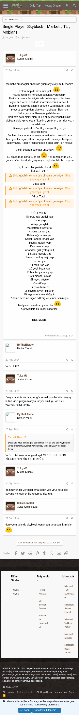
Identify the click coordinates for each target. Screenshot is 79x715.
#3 (72, 391)
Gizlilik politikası (44, 692)
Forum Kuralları (43, 592)
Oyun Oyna (16, 592)
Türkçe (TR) (11, 687)
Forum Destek (15, 678)
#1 (72, 70)
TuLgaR (9, 37)
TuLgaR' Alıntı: (15, 437)
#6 (72, 518)
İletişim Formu (43, 678)
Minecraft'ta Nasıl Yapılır (69, 623)
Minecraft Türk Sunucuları (69, 592)
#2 (72, 359)
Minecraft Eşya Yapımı (69, 649)
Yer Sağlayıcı (8, 671)
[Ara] (74, 5)
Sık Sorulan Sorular (42, 605)
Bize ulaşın (8, 692)
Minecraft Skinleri (69, 636)
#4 (72, 429)
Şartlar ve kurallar (25, 692)
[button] (5, 6)
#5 (72, 483)
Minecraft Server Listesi (69, 608)
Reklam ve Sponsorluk (43, 621)
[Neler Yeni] (67, 5)
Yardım (58, 692)
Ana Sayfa (69, 692)
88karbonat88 (25, 503)
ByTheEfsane (25, 344)
